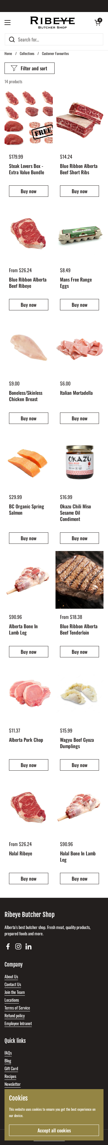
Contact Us (12, 984)
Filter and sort (34, 68)
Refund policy (14, 1015)
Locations (11, 1000)
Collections (27, 53)
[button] (98, 23)
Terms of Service (17, 1007)
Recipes (10, 1076)
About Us (11, 976)
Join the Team (14, 992)
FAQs (8, 1052)
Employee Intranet (18, 1023)
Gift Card (11, 1068)
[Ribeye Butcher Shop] (52, 23)
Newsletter (12, 1084)
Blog (7, 1060)
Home (8, 53)
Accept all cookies (54, 1130)
